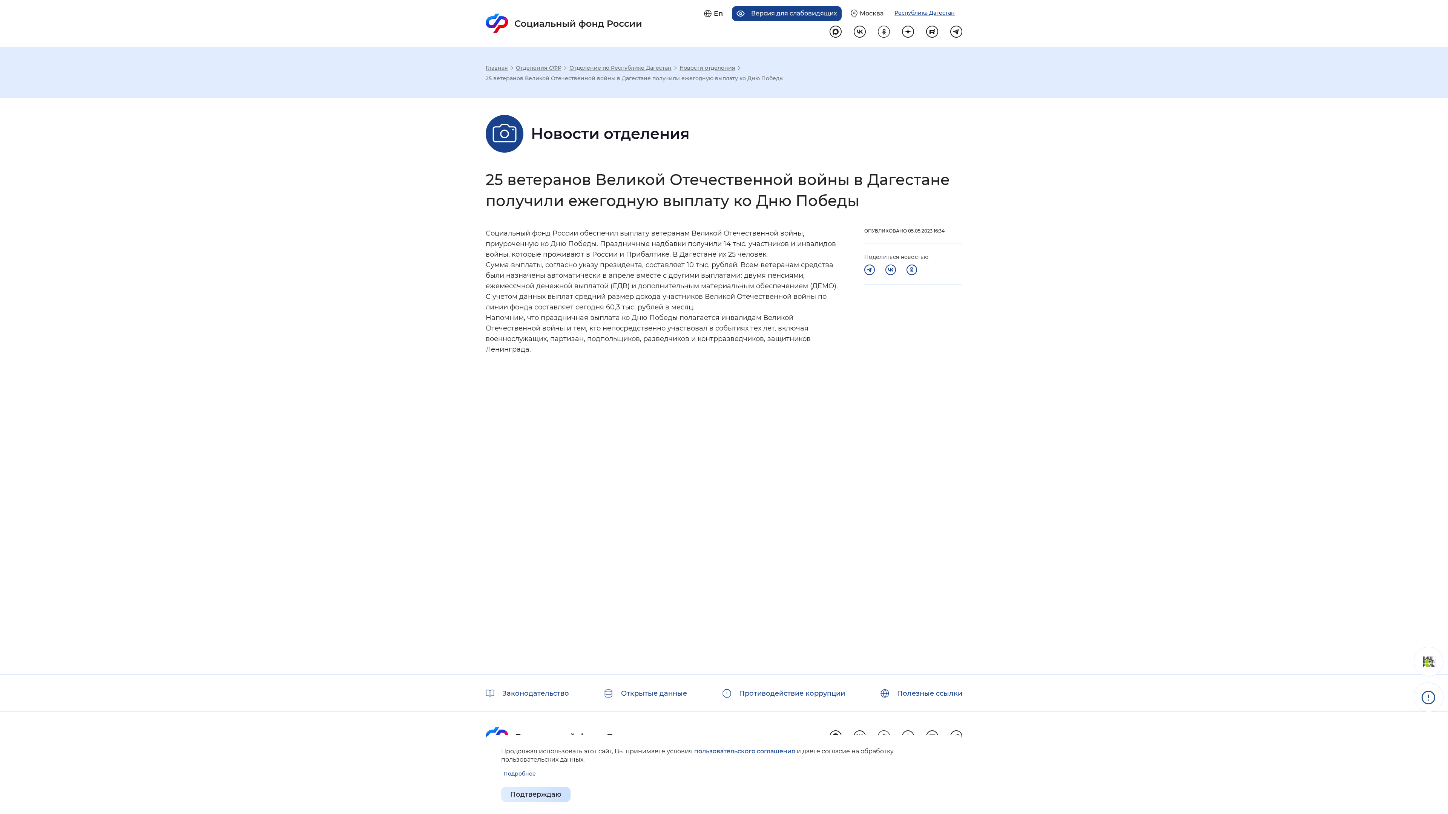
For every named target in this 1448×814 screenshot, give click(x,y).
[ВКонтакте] (890, 270)
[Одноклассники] (912, 270)
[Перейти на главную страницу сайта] (564, 23)
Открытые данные (654, 693)
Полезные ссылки (929, 693)
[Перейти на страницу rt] (932, 32)
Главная (497, 67)
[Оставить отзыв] (1428, 661)
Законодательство (535, 693)
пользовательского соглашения (744, 751)
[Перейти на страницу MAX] (836, 32)
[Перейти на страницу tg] (956, 32)
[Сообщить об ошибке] (1428, 697)
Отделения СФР (538, 67)
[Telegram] (869, 270)
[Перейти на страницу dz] (908, 32)
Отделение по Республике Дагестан (620, 67)
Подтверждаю (535, 794)
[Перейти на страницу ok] (884, 32)
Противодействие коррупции (792, 693)
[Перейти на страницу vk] (860, 32)
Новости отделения (707, 67)
